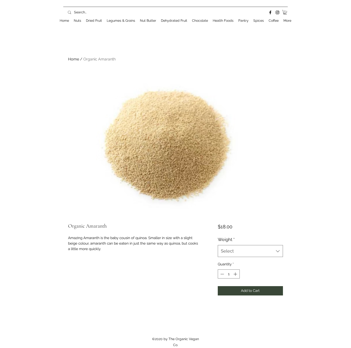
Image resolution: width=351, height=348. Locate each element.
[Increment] (236, 274)
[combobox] (250, 251)
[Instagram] (277, 12)
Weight (226, 239)
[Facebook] (270, 12)
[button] (285, 12)
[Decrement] (221, 274)
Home (73, 59)
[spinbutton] (229, 274)
